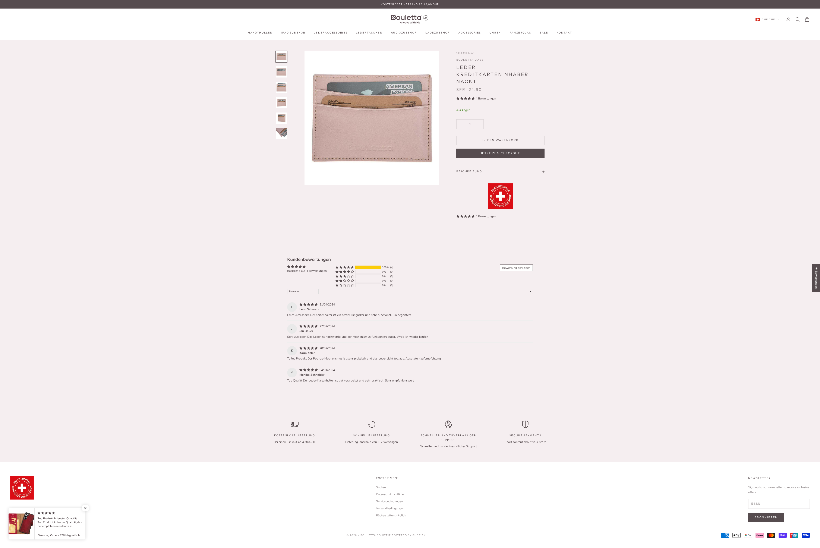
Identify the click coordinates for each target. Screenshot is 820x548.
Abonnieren (766, 517)
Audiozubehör (404, 32)
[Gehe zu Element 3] (281, 87)
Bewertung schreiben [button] (516, 268)
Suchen (381, 487)
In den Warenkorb (500, 140)
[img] (309, 304)
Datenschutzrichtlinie (390, 494)
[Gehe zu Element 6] (281, 133)
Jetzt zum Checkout (500, 153)
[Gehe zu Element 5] (281, 118)
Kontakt (564, 32)
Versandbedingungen (390, 508)
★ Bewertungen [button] (816, 278)
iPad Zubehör (293, 32)
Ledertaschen (369, 32)
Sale (544, 32)
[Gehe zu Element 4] (281, 103)
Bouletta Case (470, 59)
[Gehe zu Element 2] (281, 72)
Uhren (495, 32)
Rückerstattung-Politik (391, 515)
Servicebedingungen (389, 501)
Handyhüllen (260, 32)
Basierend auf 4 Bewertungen (307, 271)
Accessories (469, 32)
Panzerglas (520, 32)
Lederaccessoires (330, 32)
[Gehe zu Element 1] (281, 57)
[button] (466, 98)
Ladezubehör (437, 32)
